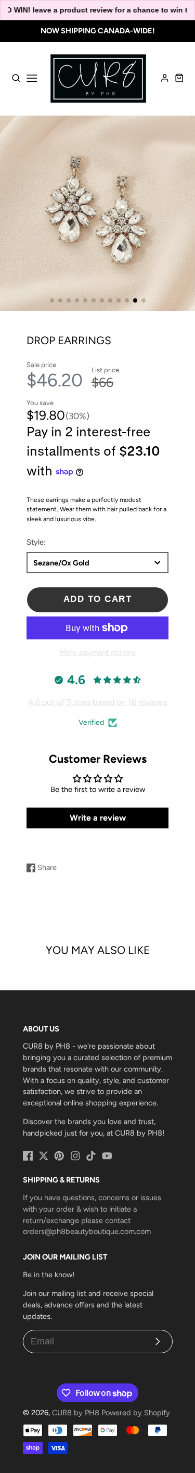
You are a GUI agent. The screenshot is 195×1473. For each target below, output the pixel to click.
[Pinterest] (59, 1156)
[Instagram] (75, 1156)
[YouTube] (107, 1156)
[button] (52, 300)
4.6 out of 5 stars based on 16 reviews (98, 702)
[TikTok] (91, 1156)
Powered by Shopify (135, 1412)
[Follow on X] (43, 1156)
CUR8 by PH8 (75, 1412)
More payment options (98, 652)
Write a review (98, 818)
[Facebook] (28, 1156)
